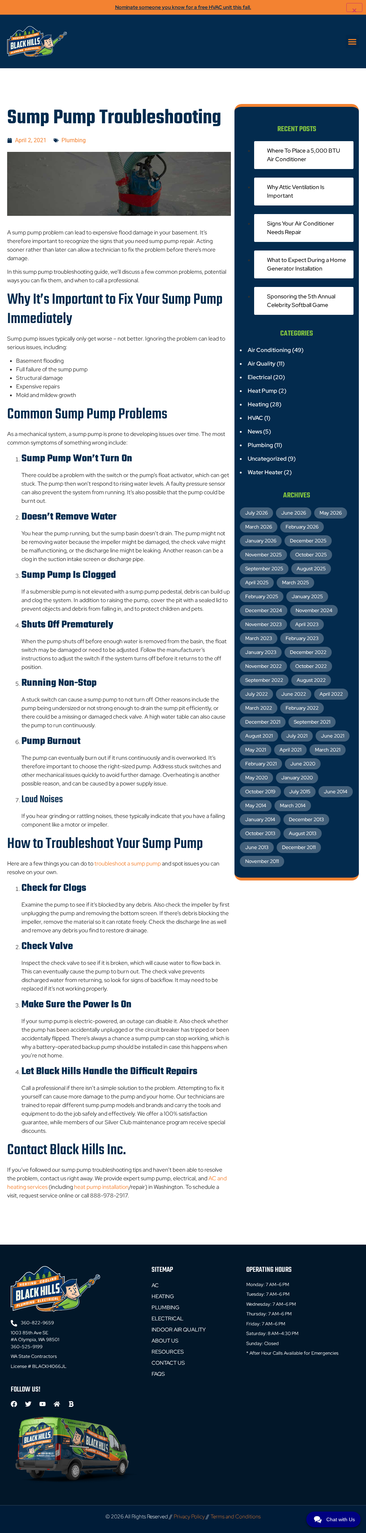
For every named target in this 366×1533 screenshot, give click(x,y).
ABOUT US (165, 1340)
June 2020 (302, 763)
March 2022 (258, 708)
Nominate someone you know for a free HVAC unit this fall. (183, 7)
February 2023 (302, 638)
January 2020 (297, 777)
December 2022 (308, 652)
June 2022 (293, 694)
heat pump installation (101, 1187)
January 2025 (307, 596)
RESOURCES (168, 1351)
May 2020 (256, 777)
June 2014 (335, 791)
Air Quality (262, 363)
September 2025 (264, 568)
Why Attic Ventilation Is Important (295, 191)
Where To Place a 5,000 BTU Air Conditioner (303, 155)
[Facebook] (14, 1404)
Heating (258, 404)
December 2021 (262, 722)
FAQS (158, 1374)
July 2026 (256, 513)
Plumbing (73, 140)
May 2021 (255, 749)
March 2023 (258, 638)
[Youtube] (42, 1404)
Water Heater (265, 472)
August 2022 (311, 680)
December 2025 (308, 540)
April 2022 (331, 694)
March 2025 (295, 582)
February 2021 (261, 763)
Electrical (260, 377)
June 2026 (293, 513)
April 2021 (290, 749)
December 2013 (306, 819)
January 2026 (260, 540)
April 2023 (306, 624)
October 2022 (311, 666)
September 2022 (264, 680)
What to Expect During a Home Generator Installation (306, 264)
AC (155, 1285)
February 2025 (261, 596)
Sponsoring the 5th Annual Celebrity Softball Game (301, 301)
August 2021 (259, 736)
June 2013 (256, 847)
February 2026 (302, 527)
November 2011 (262, 861)
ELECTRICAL (167, 1318)
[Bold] (71, 1404)
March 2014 (293, 805)
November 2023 (263, 624)
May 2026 (331, 513)
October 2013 (260, 833)
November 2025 (263, 554)
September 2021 (312, 722)
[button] (352, 41)
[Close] (354, 7)
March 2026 (258, 527)
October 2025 (311, 554)
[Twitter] (28, 1404)
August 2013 (302, 833)
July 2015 (299, 791)
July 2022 (256, 694)
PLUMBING (165, 1307)
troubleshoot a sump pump (127, 863)
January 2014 (260, 819)
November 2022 (263, 666)
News (255, 431)
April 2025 (256, 582)
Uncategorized (267, 458)
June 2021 (332, 736)
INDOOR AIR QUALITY (179, 1329)
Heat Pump (262, 391)
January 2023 (260, 652)
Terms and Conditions (236, 1516)
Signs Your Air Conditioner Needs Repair (300, 228)
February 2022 (302, 708)
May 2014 (255, 805)
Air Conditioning (269, 350)
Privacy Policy (189, 1516)
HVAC (255, 418)
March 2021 (327, 749)
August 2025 (311, 568)
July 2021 (296, 736)
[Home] (57, 1404)
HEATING (163, 1296)
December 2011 (299, 847)
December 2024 (263, 610)
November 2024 (314, 610)
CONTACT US (168, 1362)
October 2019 (260, 791)
